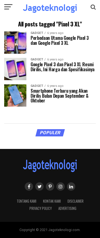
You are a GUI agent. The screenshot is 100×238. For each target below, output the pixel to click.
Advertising (67, 208)
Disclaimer (76, 201)
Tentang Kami (26, 201)
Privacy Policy (40, 208)
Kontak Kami (52, 201)
